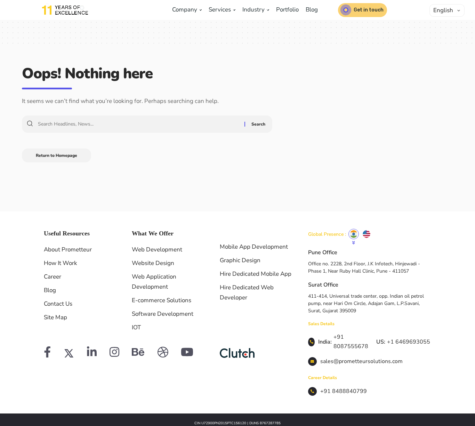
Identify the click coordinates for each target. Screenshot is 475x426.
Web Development (157, 250)
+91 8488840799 (343, 391)
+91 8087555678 (350, 341)
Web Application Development (154, 282)
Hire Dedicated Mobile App (255, 274)
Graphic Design (240, 260)
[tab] (353, 234)
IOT (136, 327)
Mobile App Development (254, 247)
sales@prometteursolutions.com (361, 361)
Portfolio (287, 10)
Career (52, 277)
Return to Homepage (56, 155)
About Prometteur (68, 250)
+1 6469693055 (408, 342)
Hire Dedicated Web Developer (247, 292)
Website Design (153, 263)
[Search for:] (138, 124)
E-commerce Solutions (161, 300)
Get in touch (369, 10)
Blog (312, 10)
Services (220, 10)
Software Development (162, 314)
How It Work (60, 263)
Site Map (55, 317)
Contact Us (58, 304)
